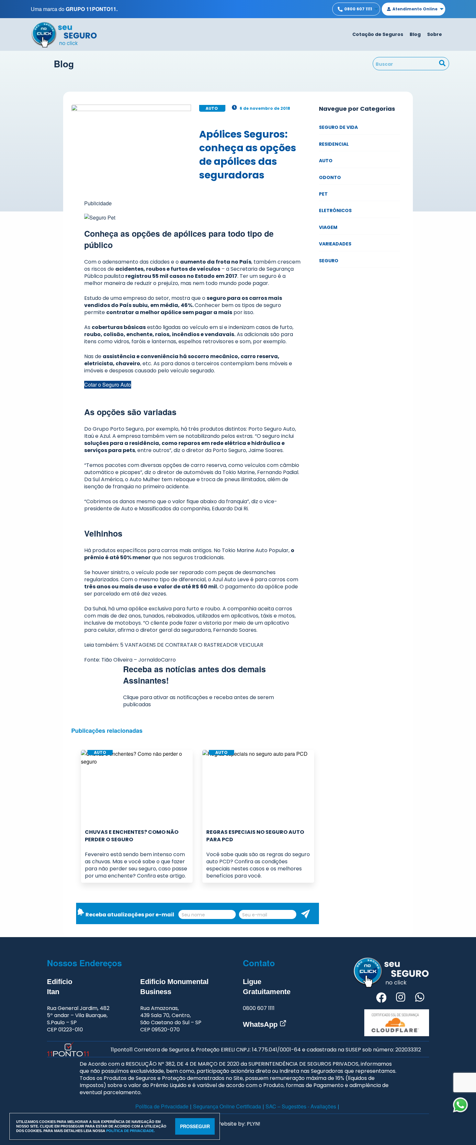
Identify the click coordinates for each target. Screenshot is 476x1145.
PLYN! (253, 1124)
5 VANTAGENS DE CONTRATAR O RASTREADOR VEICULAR (191, 645)
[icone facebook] (381, 998)
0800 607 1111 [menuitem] (358, 9)
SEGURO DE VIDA (338, 127)
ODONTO (330, 177)
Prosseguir (195, 1126)
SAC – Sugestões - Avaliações (301, 1106)
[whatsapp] (460, 1104)
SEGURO (328, 260)
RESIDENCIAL (334, 144)
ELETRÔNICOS (335, 210)
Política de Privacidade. (130, 1131)
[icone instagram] (400, 998)
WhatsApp (261, 1024)
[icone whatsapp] (419, 998)
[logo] (64, 34)
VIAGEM (328, 227)
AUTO (326, 160)
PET (323, 194)
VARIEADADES (335, 244)
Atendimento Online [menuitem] (414, 9)
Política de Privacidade (161, 1106)
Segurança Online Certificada (227, 1106)
